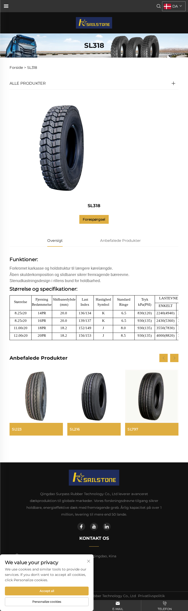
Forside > (18, 67)
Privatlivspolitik (151, 596)
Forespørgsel (94, 219)
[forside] (94, 22)
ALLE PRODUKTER (28, 83)
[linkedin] (107, 526)
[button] (163, 358)
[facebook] (81, 526)
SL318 (32, 67)
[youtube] (94, 526)
